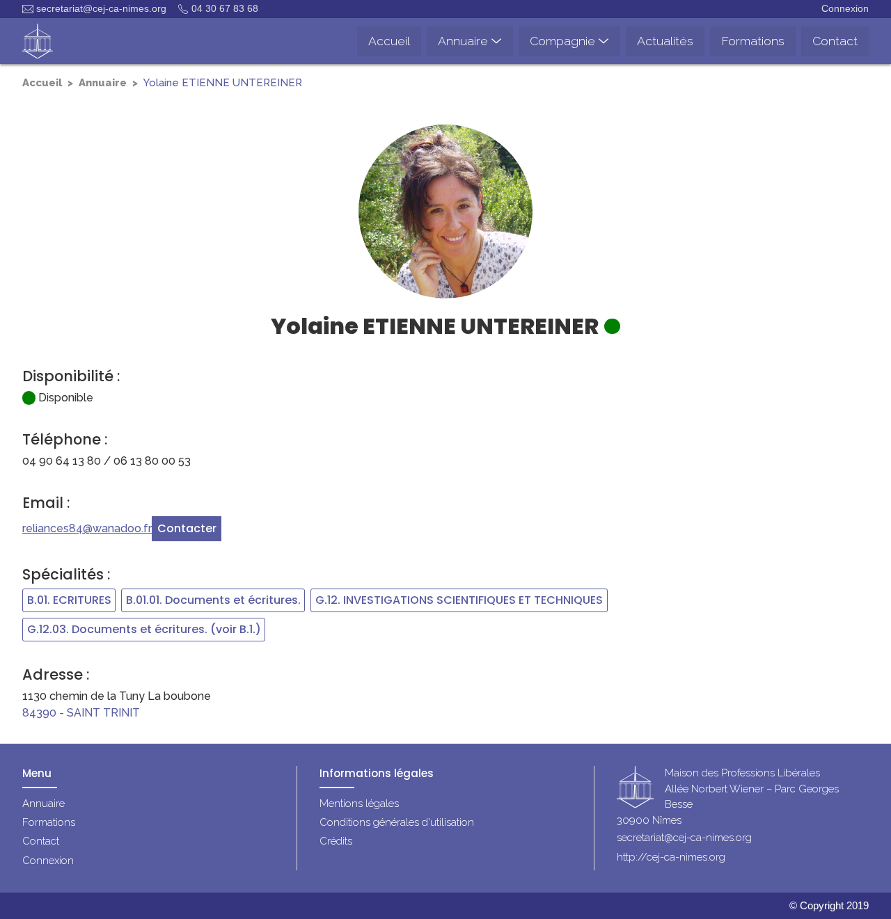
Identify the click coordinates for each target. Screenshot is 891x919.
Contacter (186, 528)
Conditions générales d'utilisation (397, 822)
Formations (48, 822)
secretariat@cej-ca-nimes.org (101, 8)
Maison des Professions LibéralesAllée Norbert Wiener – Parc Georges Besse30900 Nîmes (728, 797)
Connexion (845, 8)
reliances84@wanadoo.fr (87, 528)
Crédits (336, 841)
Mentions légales (359, 803)
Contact (40, 841)
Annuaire (103, 83)
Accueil (42, 83)
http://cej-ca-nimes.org (671, 857)
